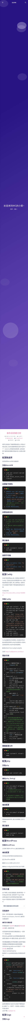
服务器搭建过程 (14, 433)
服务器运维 (10, 438)
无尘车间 (14, 2)
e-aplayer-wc (11, 1011)
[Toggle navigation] (25, 2)
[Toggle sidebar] (2, 2)
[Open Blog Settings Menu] (24, 1016)
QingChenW (19, 438)
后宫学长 (12, 926)
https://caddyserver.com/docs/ (14, 651)
